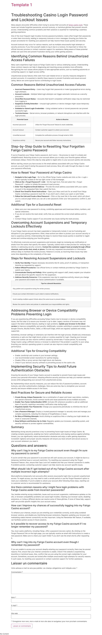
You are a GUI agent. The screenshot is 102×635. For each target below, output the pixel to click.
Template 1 (21, 4)
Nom (13, 597)
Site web (14, 613)
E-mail (14, 605)
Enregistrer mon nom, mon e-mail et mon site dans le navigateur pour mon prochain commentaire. (50, 621)
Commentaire (17, 572)
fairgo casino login (76, 25)
